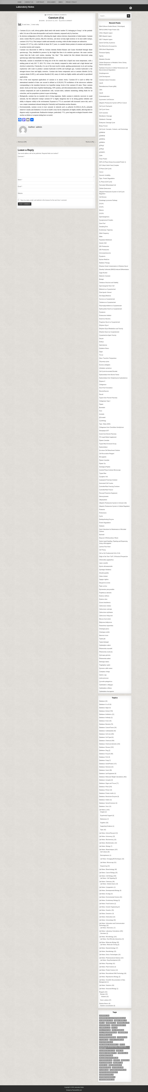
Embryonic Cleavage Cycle (107, 122)
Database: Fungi (104, 760)
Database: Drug (103, 750)
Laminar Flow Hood (104, 546)
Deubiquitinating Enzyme (106, 519)
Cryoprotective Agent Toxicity (107, 335)
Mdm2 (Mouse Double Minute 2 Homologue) (112, 26)
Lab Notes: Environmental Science (109, 897)
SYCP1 (101, 207)
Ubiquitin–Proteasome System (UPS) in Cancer (113, 103)
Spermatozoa (103, 345)
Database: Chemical (105, 740)
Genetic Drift (103, 243)
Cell (114, 1027)
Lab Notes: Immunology (106, 920)
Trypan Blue (102, 473)
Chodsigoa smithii (104, 632)
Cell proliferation (108, 1032)
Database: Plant (104, 786)
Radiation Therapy (104, 263)
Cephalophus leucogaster (106, 691)
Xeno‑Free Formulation (105, 388)
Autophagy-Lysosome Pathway (108, 200)
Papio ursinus (103, 586)
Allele (100, 236)
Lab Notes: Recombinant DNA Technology (111, 973)
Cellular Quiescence (105, 188)
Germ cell (123, 1053)
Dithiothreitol (106, 1042)
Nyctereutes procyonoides (106, 589)
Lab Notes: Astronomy (105, 836)
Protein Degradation (105, 522)
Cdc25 (101, 83)
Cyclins (104, 1039)
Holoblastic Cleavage (105, 119)
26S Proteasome (104, 246)
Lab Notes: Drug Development (109, 960)
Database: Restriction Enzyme (108, 796)
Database (102, 701)
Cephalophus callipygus (106, 685)
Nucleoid (101, 534)
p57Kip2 (101, 145)
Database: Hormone (105, 767)
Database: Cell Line (105, 734)
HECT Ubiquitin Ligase (105, 39)
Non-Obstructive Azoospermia (108, 46)
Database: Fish (103, 757)
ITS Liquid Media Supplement (107, 437)
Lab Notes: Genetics (105, 910)
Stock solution (104, 1000)
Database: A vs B (104, 704)
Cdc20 (101, 93)
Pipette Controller (104, 440)
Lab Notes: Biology (104, 846)
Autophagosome (104, 73)
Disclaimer (51, 2)
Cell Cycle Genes (104, 109)
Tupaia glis (102, 638)
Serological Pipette (104, 467)
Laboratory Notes (25, 7)
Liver (117, 1060)
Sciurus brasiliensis (105, 602)
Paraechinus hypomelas (106, 625)
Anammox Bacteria (104, 319)
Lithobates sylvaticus (105, 368)
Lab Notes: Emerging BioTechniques (110, 859)
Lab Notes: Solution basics (108, 884)
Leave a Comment (66, 20)
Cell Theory (102, 550)
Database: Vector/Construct (107, 803)
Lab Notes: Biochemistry (106, 839)
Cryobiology (102, 420)
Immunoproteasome (105, 253)
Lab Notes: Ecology (105, 894)
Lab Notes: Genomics (105, 913)
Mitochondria (106, 1062)
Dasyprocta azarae (104, 583)
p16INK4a (102, 139)
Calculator (103, 933)
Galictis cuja (102, 675)
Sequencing (103, 866)
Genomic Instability (104, 175)
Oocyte (101, 338)
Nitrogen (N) (105, 1067)
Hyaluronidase (103, 447)
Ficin (100, 411)
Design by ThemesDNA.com (74, 1090)
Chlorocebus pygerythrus (106, 560)
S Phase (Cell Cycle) (105, 168)
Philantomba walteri (105, 658)
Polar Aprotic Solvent (105, 292)
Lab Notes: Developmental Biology (109, 890)
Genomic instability (108, 1053)
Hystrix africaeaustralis (106, 566)
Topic (101, 829)
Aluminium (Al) (106, 1020)
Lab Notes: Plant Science (106, 967)
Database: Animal (104, 711)
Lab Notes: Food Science (106, 903)
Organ (101, 351)
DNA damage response (109, 1044)
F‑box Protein (103, 159)
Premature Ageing (104, 52)
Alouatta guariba (104, 573)
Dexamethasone (104, 391)
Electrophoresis (104, 855)
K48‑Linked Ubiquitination (106, 49)
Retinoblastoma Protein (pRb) (107, 86)
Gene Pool (102, 223)
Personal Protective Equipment (108, 493)
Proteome (102, 509)
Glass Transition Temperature (107, 358)
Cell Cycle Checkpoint (105, 106)
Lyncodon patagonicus (105, 681)
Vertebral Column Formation (107, 80)
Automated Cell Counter (106, 483)
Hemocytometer (103, 496)
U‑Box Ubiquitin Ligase (105, 33)
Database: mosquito (105, 780)
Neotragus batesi (104, 661)
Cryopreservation (107, 1037)
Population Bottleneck (105, 240)
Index (61, 2)
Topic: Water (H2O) (104, 424)
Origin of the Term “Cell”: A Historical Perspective (113, 556)
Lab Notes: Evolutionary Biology (108, 900)
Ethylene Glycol (103, 325)
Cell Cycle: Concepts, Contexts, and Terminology (113, 129)
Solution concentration (106, 1005)
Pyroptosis (102, 256)
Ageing (101, 56)
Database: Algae (104, 707)
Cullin (100, 155)
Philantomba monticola (105, 652)
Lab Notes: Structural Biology (107, 988)
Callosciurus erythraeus (106, 612)
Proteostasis (103, 513)
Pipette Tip (102, 463)
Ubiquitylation (103, 499)
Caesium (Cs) (56, 17)
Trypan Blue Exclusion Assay (107, 444)
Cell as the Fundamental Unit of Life (109, 553)
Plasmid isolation (118, 1070)
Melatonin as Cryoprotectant (107, 289)
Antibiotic (110, 1023)
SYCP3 (101, 213)
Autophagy (105, 1025)
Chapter (102, 812)
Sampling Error (103, 226)
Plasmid (104, 1070)
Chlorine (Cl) (106, 1035)
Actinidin (101, 414)
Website (20, 193)
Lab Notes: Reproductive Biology (108, 976)
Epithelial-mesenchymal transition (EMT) (113, 1047)
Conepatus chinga (104, 671)
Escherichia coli (107, 1050)
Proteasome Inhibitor (105, 315)
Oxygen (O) (117, 1067)
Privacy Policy (71, 2)
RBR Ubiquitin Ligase (105, 36)
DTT (122, 1044)
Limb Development (104, 76)
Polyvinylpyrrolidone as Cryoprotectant (110, 305)
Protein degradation (108, 1072)
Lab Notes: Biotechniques (106, 849)
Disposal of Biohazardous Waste (108, 538)
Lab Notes (102, 809)
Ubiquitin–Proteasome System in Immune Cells (113, 503)
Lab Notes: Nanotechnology (107, 948)
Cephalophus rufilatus (105, 688)
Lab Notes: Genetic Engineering (108, 907)
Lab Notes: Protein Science (107, 970)
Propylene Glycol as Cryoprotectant (109, 322)
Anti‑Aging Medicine (105, 295)
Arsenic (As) (123, 1023)
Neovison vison (103, 635)
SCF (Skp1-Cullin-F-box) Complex (109, 165)
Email (20, 186)
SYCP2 (101, 203)
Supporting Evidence (106, 826)
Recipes (102, 994)
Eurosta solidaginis (104, 365)
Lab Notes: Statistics (105, 985)
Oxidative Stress (104, 348)
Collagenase (102, 384)
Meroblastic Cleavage (105, 116)
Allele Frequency (104, 233)
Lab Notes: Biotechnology (106, 869)
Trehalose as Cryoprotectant (107, 302)
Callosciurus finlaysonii (106, 615)
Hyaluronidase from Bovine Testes (109, 374)
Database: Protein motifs (106, 793)
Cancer (101, 172)
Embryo (101, 342)
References (103, 819)
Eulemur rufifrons (104, 596)
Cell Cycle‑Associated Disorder (108, 371)
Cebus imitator (103, 576)
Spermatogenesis (104, 217)
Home (20, 2)
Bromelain (102, 407)
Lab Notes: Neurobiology (106, 951)
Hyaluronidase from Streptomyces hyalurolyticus (113, 378)
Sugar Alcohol (103, 273)
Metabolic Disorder (104, 59)
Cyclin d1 (122, 1037)
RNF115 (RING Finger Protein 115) (109, 29)
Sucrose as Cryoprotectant (107, 299)
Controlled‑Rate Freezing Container (109, 486)
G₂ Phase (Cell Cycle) (105, 182)
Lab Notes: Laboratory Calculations (109, 931)
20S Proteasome (104, 249)
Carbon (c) (105, 1027)
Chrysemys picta (104, 361)
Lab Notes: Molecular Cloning (108, 944)
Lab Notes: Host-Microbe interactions (111, 939)
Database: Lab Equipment (106, 773)
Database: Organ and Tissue (107, 783)
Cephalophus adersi (105, 645)
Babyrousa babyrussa (105, 622)
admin (43, 20)
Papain (101, 404)
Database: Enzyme (104, 754)
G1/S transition (103, 113)
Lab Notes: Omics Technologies (108, 954)
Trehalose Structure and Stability (108, 282)
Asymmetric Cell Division (106, 99)
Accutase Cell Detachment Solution (109, 450)
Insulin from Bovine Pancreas (107, 434)
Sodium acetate (106, 1074)
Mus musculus (115, 1065)
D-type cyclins (116, 1039)
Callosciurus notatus (105, 606)
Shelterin (101, 526)
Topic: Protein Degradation (107, 178)
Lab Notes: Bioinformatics (106, 843)
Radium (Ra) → (91, 142)
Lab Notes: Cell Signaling (107, 878)
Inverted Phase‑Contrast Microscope (110, 470)
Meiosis (101, 210)
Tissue (101, 355)
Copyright (40, 2)
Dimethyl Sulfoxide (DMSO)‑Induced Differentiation (114, 269)
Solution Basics (103, 1003)
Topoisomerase (107, 1079)
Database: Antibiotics (105, 714)
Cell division (118, 1030)
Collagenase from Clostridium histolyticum (111, 427)
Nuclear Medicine (104, 259)
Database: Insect (104, 770)
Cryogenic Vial (103, 476)
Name (20, 179)
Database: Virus (104, 806)
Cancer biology (118, 1025)
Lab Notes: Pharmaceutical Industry (109, 958)
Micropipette (102, 457)
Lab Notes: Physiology (105, 963)
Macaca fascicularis (105, 619)
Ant (102, 1023)
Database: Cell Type (105, 737)
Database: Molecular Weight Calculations (111, 777)
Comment (21, 156)
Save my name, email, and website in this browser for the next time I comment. (44, 200)
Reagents (102, 992)
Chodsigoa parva (104, 629)
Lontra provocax (104, 678)
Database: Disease (104, 747)
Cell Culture (103, 852)
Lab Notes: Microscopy (107, 862)
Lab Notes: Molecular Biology (107, 942)
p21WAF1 (102, 152)
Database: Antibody (105, 717)
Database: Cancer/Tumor (106, 727)
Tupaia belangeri (104, 642)
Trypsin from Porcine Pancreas (108, 397)
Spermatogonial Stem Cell (106, 286)
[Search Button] (130, 8)
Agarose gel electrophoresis (112, 1018)
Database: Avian (104, 721)
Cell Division (102, 197)
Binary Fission (103, 126)
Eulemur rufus (103, 599)
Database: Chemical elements (56, 15)
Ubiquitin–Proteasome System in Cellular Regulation (114, 506)
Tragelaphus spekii (104, 665)
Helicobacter (106, 1055)
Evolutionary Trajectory (106, 230)
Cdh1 (100, 89)
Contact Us (29, 2)
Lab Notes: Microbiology (106, 936)
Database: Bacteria (104, 724)
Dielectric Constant (104, 276)
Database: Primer (104, 790)
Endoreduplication (104, 96)
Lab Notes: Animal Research (107, 833)
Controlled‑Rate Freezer (106, 490)
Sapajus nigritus (104, 579)
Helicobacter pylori (109, 1058)
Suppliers (103, 822)
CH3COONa (122, 1032)
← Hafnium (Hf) (21, 142)
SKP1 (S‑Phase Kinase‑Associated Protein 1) (112, 162)
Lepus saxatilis (103, 563)
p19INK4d (102, 132)
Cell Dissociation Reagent (106, 453)
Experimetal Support (106, 815)
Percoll (101, 394)
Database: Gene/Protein (106, 763)
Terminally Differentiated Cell (107, 185)
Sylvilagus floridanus (105, 569)
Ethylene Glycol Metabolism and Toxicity (111, 328)
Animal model (120, 1020)
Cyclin (101, 516)
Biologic (101, 279)
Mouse (103, 1065)
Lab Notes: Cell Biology (106, 876)
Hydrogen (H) (106, 1060)
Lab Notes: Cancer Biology (107, 872)
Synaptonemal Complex (106, 220)
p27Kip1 (101, 149)
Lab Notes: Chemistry (105, 881)
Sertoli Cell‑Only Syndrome (107, 43)
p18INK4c (102, 142)
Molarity (118, 1062)
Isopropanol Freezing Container (108, 480)
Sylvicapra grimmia (104, 655)
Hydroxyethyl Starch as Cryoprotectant (110, 309)
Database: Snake (104, 800)
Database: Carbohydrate (106, 731)
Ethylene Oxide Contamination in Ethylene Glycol (113, 266)
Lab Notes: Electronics (106, 928)
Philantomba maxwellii (105, 648)
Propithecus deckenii (105, 592)
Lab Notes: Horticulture (106, 917)
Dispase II (102, 381)
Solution (103, 996)
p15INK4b (102, 135)
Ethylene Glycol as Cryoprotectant (109, 332)
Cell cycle (105, 1030)
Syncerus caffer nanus (105, 668)
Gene (119, 1050)
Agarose (104, 1015)
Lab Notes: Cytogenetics (106, 887)
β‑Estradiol (102, 417)
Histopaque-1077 (104, 430)
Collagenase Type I (104, 401)
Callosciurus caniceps (105, 609)
